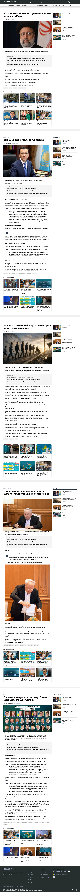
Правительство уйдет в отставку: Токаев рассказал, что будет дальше (68, 36)
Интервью (63, 2)
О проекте (43, 871)
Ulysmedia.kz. (8, 53)
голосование (12, 273)
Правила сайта (44, 872)
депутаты (29, 273)
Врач (16, 439)
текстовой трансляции (17, 642)
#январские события (38, 5)
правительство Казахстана (9, 822)
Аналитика (47, 2)
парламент (30, 645)
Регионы (58, 2)
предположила (24, 803)
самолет (6, 87)
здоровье (11, 439)
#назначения (24, 5)
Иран (11, 87)
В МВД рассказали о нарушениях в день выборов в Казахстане (22, 190)
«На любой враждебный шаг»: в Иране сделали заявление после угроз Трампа (26, 58)
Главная (4, 10)
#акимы (30, 5)
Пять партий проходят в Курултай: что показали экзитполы (21, 188)
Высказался (8, 816)
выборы (5, 273)
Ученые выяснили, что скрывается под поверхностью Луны (21, 377)
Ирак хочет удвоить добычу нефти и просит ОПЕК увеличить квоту (23, 64)
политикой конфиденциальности (35, 890)
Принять (74, 889)
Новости (23, 2)
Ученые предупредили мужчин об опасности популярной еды (22, 381)
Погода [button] (69, 5)
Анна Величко (8, 143)
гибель (15, 87)
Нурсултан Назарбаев (8, 645)
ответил (17, 809)
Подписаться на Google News (61, 874)
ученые (5, 439)
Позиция (53, 2)
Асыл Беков (8, 19)
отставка (42, 822)
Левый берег (29, 2)
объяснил (7, 270)
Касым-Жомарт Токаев (22, 822)
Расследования (36, 2)
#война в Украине (47, 5)
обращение (30, 632)
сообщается (13, 559)
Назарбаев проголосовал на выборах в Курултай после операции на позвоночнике (67, 29)
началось (28, 259)
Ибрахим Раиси (22, 87)
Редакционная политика (45, 877)
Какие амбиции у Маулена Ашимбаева (67, 14)
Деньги (42, 2)
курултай (34, 273)
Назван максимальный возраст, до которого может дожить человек (69, 21)
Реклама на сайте (44, 874)
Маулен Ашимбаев (21, 273)
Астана (47, 822)
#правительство (11, 5)
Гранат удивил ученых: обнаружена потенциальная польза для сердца (24, 379)
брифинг (36, 822)
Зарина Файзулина (9, 497)
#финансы (18, 5)
